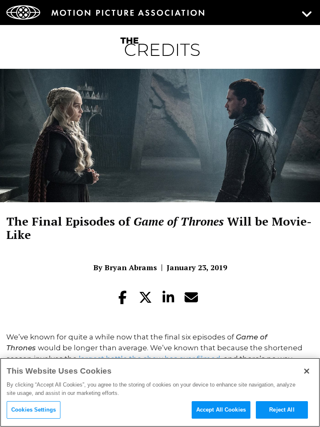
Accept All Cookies (221, 410)
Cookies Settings (33, 410)
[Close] (307, 371)
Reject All (281, 410)
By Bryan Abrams (125, 267)
